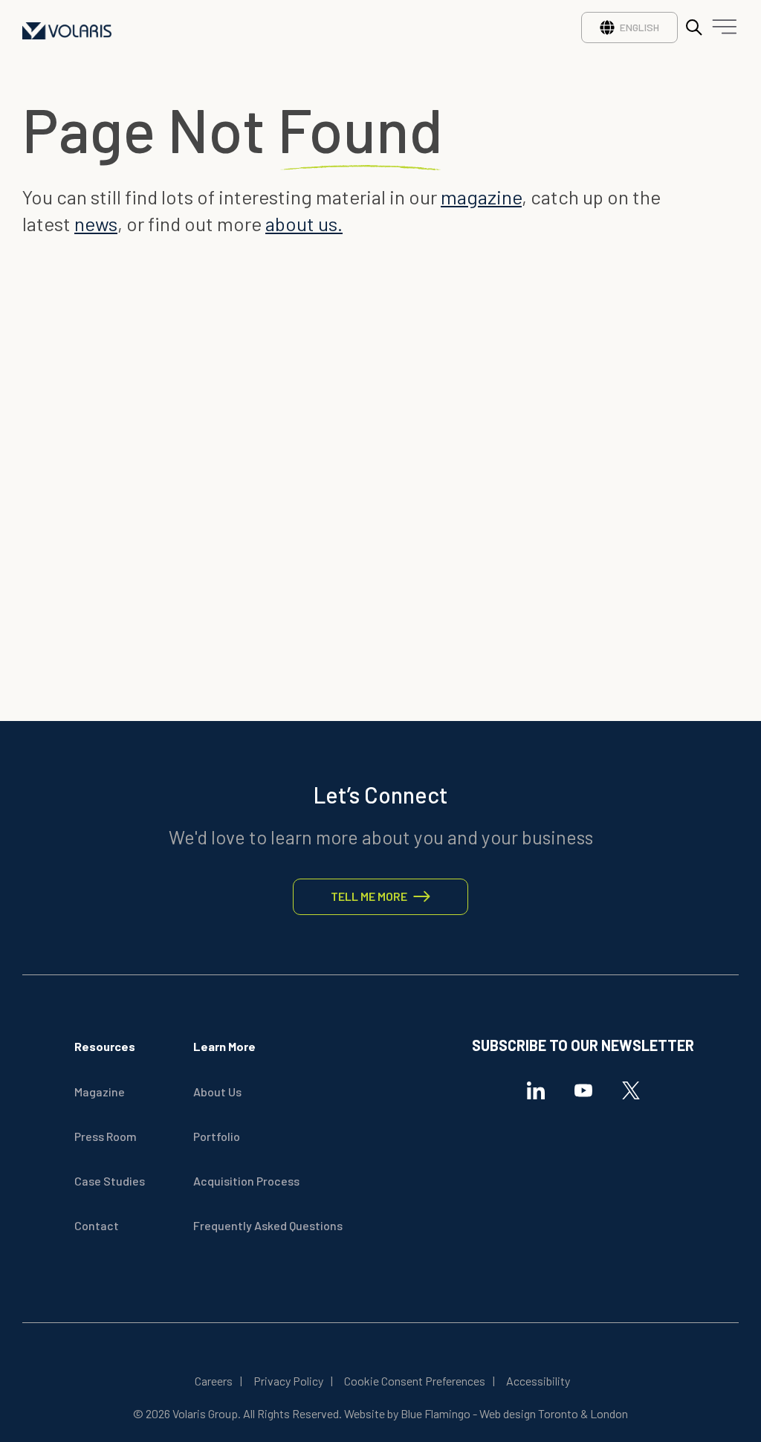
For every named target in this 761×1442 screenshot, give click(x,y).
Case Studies (109, 1181)
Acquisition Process (246, 1181)
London (608, 1413)
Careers (214, 1381)
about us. (304, 223)
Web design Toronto (528, 1413)
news (95, 223)
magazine (481, 196)
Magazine (99, 1091)
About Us (217, 1091)
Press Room (105, 1136)
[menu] (721, 30)
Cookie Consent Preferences (414, 1381)
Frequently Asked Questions (268, 1225)
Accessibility (538, 1381)
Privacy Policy (288, 1381)
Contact (96, 1225)
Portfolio (216, 1136)
